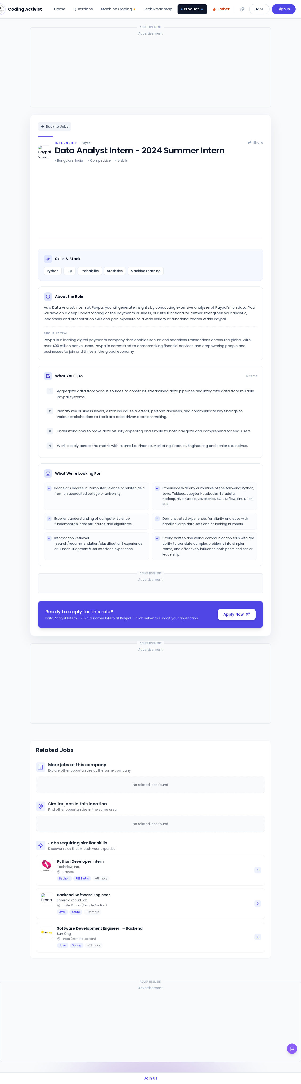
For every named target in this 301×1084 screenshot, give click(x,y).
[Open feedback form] (292, 1048)
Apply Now (233, 614)
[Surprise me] (242, 9)
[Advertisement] (150, 71)
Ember (224, 9)
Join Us (151, 1078)
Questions (83, 9)
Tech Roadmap (157, 9)
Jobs (259, 9)
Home (59, 9)
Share (258, 142)
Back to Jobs (57, 126)
